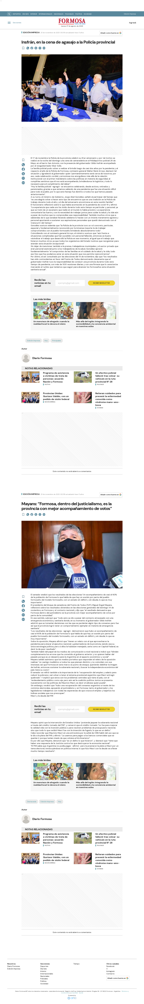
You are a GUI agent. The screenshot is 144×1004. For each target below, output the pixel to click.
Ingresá (132, 22)
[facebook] (31, 48)
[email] (40, 48)
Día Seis (25, 14)
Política (78, 14)
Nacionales (58, 14)
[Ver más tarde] (23, 48)
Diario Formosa (42, 358)
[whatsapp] (27, 48)
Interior (33, 14)
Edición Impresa (130, 14)
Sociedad (88, 14)
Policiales (69, 14)
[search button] (9, 14)
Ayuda (81, 993)
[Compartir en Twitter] (36, 48)
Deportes (17, 14)
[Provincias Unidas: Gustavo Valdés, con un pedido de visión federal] (30, 397)
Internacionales (45, 14)
